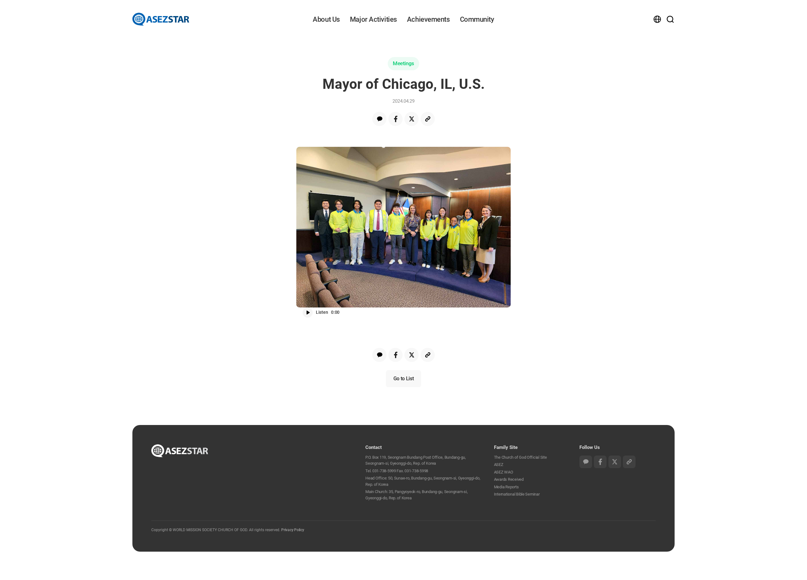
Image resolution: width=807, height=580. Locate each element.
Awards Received (509, 479)
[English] (658, 19)
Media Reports (506, 487)
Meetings (403, 63)
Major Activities (373, 19)
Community (477, 19)
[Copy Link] (428, 119)
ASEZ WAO (503, 472)
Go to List (403, 379)
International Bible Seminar (517, 494)
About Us (326, 19)
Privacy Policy (292, 530)
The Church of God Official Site (520, 457)
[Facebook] (395, 119)
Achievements (428, 19)
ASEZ (498, 464)
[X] (411, 119)
